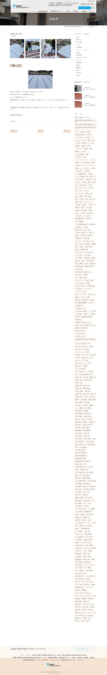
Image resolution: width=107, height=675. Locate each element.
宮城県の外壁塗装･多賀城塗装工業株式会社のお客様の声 (85, 128)
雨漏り (90, 148)
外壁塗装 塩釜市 (87, 416)
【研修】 (78, 65)
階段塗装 (81, 525)
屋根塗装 (84, 143)
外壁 (88, 492)
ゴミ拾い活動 (79, 42)
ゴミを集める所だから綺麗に (81, 311)
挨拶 (76, 349)
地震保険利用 (78, 478)
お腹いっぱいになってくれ (80, 363)
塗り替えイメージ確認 (91, 595)
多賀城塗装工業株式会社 (80, 134)
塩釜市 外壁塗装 (78, 416)
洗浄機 (89, 140)
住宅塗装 (77, 168)
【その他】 (78, 73)
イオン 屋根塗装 (87, 567)
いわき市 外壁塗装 (79, 570)
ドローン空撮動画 (78, 531)
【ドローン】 (79, 60)
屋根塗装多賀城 (78, 559)
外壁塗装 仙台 (78, 517)
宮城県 (76, 117)
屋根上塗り (84, 609)
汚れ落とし (88, 137)
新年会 (87, 355)
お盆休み (81, 246)
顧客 (87, 176)
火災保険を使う (92, 486)
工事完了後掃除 (78, 601)
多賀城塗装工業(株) (88, 511)
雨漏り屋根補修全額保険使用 (81, 303)
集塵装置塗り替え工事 (89, 266)
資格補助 (83, 146)
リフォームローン (91, 165)
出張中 (82, 199)
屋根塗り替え (78, 609)
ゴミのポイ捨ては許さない (80, 333)
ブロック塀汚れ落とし (79, 179)
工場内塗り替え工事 (79, 266)
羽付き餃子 (91, 371)
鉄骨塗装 (77, 528)
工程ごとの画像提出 (79, 263)
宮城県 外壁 (85, 495)
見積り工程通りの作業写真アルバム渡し (83, 322)
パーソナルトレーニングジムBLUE (82, 280)
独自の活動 (93, 548)
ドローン (94, 140)
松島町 (82, 621)
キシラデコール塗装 (79, 244)
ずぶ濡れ (77, 213)
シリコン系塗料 (86, 171)
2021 (89, 343)
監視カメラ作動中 (89, 545)
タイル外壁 (93, 523)
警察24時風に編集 (88, 534)
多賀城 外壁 (78, 495)
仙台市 (81, 202)
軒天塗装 (77, 514)
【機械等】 (78, 68)
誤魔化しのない (84, 232)
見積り (85, 230)
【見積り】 (78, 40)
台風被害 (92, 300)
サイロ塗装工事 (78, 556)
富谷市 (86, 263)
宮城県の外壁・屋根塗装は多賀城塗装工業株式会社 (50, 672)
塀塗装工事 (93, 258)
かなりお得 (77, 232)
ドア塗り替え (78, 204)
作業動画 (77, 399)
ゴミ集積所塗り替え (79, 305)
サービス (77, 132)
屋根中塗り (91, 609)
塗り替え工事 (86, 601)
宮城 (89, 503)
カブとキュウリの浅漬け (80, 369)
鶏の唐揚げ (85, 366)
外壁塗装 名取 (87, 562)
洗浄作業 (90, 210)
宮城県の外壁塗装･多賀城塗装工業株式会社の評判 (85, 124)
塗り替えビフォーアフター (88, 604)
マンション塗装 (85, 360)
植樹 (85, 464)
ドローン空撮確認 (78, 258)
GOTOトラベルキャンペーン (80, 294)
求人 (88, 143)
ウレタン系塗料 (78, 171)
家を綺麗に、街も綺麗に (80, 331)
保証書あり (85, 422)
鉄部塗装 (77, 542)
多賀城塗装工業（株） (79, 587)
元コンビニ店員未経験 (85, 162)
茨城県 (89, 182)
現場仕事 (77, 162)
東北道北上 (82, 283)
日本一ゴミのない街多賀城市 (81, 447)
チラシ (76, 185)
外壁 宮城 (85, 377)
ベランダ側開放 (78, 539)
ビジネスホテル (88, 289)
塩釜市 (76, 475)
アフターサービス (78, 252)
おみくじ (91, 357)
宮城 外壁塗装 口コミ (80, 576)
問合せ (84, 291)
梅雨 (90, 199)
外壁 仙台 (77, 419)
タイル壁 (87, 523)
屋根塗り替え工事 (84, 249)
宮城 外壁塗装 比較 (79, 579)
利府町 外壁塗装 (92, 399)
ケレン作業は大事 (78, 269)
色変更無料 (77, 598)
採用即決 (89, 196)
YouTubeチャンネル (79, 534)
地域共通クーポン (91, 294)
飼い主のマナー (88, 593)
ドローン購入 (83, 151)
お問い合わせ (89, 134)
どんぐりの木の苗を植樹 (80, 472)
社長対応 (77, 249)
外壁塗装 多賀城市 (85, 427)
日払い (76, 196)
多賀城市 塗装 (78, 394)
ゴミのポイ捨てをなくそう (80, 336)
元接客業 (93, 162)
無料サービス (78, 581)
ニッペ (82, 168)
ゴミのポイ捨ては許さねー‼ (86, 542)
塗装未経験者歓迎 (86, 430)
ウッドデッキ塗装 (92, 311)
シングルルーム (78, 291)
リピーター (78, 45)
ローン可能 (90, 185)
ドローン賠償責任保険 (79, 154)
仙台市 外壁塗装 (78, 413)
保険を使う (85, 486)
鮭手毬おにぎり (78, 366)
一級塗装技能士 (78, 227)
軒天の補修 (86, 489)
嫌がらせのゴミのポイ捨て (87, 581)
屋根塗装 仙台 (86, 517)
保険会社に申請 (85, 300)
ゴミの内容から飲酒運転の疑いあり (86, 374)
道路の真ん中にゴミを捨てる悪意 (82, 607)
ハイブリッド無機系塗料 (80, 176)
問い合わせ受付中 (88, 246)
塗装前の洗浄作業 (90, 260)
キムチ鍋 (89, 363)
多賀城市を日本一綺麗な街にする (82, 328)
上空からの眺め (78, 275)
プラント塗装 (88, 207)
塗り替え (94, 168)
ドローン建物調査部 (79, 537)
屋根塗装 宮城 (92, 377)
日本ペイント (87, 168)
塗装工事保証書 (78, 422)
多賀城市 (88, 146)
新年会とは (77, 621)
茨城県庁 (94, 182)
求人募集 (87, 193)
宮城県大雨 (77, 207)
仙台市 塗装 (86, 394)
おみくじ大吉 (78, 360)
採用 (91, 193)
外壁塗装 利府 (78, 388)
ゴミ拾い (88, 612)
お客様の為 (88, 579)
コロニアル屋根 (87, 255)
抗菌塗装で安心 (78, 553)
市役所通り (77, 317)
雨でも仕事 (83, 213)
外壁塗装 (81, 117)
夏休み (76, 246)
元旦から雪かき (86, 349)
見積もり (85, 157)
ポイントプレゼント (79, 193)
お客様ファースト (92, 204)
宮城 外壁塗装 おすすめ (80, 573)
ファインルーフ (92, 160)
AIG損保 (76, 469)
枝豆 (76, 374)
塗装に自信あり (78, 425)
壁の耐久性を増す (78, 230)
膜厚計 (87, 154)
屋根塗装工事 (86, 258)
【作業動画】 (79, 63)
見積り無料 (87, 238)
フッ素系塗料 (90, 174)
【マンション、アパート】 (82, 50)
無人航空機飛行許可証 (79, 218)
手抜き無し (84, 204)
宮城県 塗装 (87, 391)
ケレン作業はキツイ (79, 289)
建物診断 (86, 148)
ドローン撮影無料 (78, 511)
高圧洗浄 (87, 621)
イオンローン (86, 190)
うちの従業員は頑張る (90, 286)
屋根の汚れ (77, 260)
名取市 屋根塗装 (78, 565)
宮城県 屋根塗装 (86, 388)
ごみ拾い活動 (86, 531)
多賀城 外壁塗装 (87, 439)
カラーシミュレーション (80, 595)
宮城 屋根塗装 (78, 506)
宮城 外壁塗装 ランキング (89, 500)
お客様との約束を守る (87, 425)
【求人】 (78, 70)
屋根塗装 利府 (90, 514)
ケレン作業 (86, 397)
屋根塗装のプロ (78, 618)
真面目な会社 (86, 584)
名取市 (82, 207)
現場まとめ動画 (86, 559)
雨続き (86, 199)
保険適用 (77, 297)
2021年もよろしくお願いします (81, 346)
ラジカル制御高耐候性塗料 (80, 174)
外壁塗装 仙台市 (87, 413)
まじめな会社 (83, 235)
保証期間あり (92, 422)
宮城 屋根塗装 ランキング (81, 503)
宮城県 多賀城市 (78, 402)
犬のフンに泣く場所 (79, 593)
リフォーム (83, 165)
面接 (85, 196)
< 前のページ (13, 131)
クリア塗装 (85, 227)
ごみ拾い (85, 551)
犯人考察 (93, 584)
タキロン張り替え (78, 439)
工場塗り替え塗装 (78, 436)
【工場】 (78, 52)
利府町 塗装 (93, 394)
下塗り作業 (92, 397)
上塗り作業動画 (78, 411)
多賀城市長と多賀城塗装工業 (81, 455)
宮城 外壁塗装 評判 (91, 576)
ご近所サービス (92, 303)
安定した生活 (86, 433)
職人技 (76, 525)
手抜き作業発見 (78, 500)
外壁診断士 (92, 607)
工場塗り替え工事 (78, 397)
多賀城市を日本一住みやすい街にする (82, 385)
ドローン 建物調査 (79, 408)
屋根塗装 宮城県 (78, 464)
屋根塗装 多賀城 (87, 380)
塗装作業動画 (86, 411)
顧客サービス (93, 176)
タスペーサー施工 (78, 255)
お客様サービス (89, 218)
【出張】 (78, 75)
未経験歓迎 (77, 146)
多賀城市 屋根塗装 (79, 391)
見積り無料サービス (84, 469)
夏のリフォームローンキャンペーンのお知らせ (84, 188)
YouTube (78, 37)
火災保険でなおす (78, 489)
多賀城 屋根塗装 (92, 481)
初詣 (83, 355)
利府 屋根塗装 (86, 483)
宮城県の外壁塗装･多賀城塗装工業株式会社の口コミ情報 (85, 121)
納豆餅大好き (78, 355)
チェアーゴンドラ (89, 587)
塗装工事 (77, 235)
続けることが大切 (78, 383)
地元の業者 (90, 235)
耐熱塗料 (77, 151)
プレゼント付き (78, 190)
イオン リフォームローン (89, 565)
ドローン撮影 (86, 506)
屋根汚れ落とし (89, 179)
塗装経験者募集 (78, 430)
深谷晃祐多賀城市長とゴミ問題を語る (82, 461)
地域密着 (77, 325)
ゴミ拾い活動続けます (79, 441)
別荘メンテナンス (90, 241)
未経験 (81, 196)
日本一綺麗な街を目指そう (80, 450)
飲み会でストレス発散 (79, 286)
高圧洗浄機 (84, 210)
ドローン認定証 (78, 216)
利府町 (85, 277)
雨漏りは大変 (78, 300)
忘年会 (90, 618)
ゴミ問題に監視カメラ (79, 545)
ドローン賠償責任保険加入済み (81, 224)
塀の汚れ (83, 260)
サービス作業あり (78, 314)
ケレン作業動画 (84, 399)
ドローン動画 (85, 405)
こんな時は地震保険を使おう (81, 481)
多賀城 (84, 492)
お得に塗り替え (83, 185)
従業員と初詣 (85, 357)
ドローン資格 (78, 143)
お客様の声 (83, 132)
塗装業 (76, 202)
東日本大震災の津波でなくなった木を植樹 (83, 467)
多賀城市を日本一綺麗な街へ (81, 453)
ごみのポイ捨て (78, 551)
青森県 (91, 280)
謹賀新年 (91, 346)
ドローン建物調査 (91, 509)
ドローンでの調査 (78, 277)
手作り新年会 (93, 355)
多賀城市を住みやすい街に (90, 325)
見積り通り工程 (92, 224)
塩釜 (80, 475)
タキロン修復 (86, 436)
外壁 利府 (90, 419)
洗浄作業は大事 (90, 213)
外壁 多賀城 (86, 402)
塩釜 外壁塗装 (86, 475)
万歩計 (94, 439)
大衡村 (84, 556)
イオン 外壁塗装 (78, 567)
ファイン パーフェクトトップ (81, 160)
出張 (95, 179)
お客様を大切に (92, 263)
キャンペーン (78, 182)
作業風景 (93, 559)
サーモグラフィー (78, 148)
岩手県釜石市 (84, 590)
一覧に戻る (40, 131)
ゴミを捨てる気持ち (90, 441)
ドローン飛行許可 (86, 216)
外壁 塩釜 (83, 419)
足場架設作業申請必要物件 (86, 317)
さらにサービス (78, 241)
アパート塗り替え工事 (79, 523)
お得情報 (84, 182)
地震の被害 (92, 489)
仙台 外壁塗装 (78, 492)
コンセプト (87, 117)
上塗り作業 (77, 427)
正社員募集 (93, 244)
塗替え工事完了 (78, 604)
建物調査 (91, 405)
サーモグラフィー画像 (85, 297)
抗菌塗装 (90, 551)
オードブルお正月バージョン (81, 371)
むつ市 (76, 283)
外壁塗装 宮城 (78, 377)
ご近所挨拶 (92, 314)
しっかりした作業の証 (88, 252)
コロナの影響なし (78, 433)
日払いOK (77, 199)
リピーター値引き (88, 525)
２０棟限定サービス (79, 238)
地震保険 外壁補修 (79, 497)
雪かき (80, 349)
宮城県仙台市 (78, 210)
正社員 (92, 143)
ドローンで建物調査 (79, 221)
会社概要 (88, 132)
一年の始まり (78, 357)
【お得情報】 (79, 55)
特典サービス (92, 232)
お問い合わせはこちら (84, 8)
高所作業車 (77, 590)
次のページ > (67, 131)
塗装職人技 (83, 514)
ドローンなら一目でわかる (80, 509)
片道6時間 (88, 283)
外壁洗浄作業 (78, 520)
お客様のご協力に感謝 (87, 539)
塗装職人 (85, 618)
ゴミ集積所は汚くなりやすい (81, 308)
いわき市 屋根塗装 (89, 570)
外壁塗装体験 (84, 598)
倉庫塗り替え (91, 598)
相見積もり (86, 314)
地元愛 (82, 325)
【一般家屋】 (13, 121)
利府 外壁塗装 (90, 472)
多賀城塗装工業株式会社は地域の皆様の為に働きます (85, 340)
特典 (89, 230)
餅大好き (87, 352)
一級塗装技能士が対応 (85, 528)
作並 (84, 241)
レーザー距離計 (78, 157)
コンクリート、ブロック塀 (80, 140)
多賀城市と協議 (78, 548)
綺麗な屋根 (85, 275)
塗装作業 (89, 556)
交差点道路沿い (78, 319)
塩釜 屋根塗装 (78, 483)
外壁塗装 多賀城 (78, 380)
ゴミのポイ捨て (86, 548)
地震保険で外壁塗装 (86, 478)
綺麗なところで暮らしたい (80, 444)
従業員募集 (87, 244)
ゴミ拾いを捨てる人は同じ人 (81, 343)
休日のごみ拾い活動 (89, 537)
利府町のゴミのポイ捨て (80, 612)
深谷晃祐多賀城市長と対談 (80, 458)
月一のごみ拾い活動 (79, 615)
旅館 (94, 199)
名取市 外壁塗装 (78, 562)
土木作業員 (77, 165)
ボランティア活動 (78, 584)
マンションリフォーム (88, 202)
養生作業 (84, 520)
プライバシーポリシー (79, 137)
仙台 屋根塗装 (78, 486)
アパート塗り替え (88, 497)
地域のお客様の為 (91, 444)
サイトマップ (80, 660)
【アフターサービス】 (81, 58)
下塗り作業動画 (88, 408)
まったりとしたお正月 (79, 352)
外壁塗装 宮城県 (86, 553)
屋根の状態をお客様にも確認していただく (83, 272)
